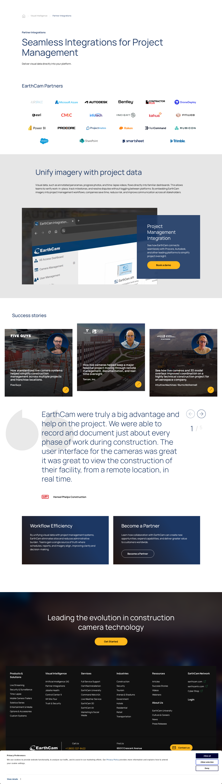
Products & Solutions (16, 675)
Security (121, 685)
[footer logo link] (44, 747)
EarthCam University (91, 690)
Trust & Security (53, 703)
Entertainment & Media (21, 707)
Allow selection (207, 762)
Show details (12, 779)
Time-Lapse (15, 693)
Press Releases (159, 723)
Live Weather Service (91, 699)
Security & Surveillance (21, 689)
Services (86, 673)
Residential (122, 707)
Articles (156, 681)
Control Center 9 (53, 694)
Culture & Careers (160, 715)
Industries (123, 673)
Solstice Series (17, 702)
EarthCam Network (199, 673)
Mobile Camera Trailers (21, 698)
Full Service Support (90, 681)
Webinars (156, 694)
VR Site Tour (51, 699)
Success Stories (160, 685)
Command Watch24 (90, 694)
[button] (201, 414)
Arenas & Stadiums (126, 694)
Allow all (207, 756)
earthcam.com (195, 681)
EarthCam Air (87, 707)
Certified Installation (91, 685)
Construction (123, 681)
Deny (207, 768)
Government (123, 699)
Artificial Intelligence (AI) (57, 681)
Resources (158, 673)
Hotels (120, 703)
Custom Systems (18, 715)
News (155, 719)
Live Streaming (17, 685)
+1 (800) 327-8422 (75, 748)
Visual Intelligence (39, 15)
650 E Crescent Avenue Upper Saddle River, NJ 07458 (132, 750)
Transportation (124, 716)
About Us (157, 702)
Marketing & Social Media (90, 714)
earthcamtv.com (196, 686)
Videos (155, 690)
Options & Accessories (21, 711)
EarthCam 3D (87, 703)
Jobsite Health (52, 690)
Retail (119, 712)
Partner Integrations (55, 685)
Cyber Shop (193, 691)
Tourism (120, 690)
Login (191, 699)
